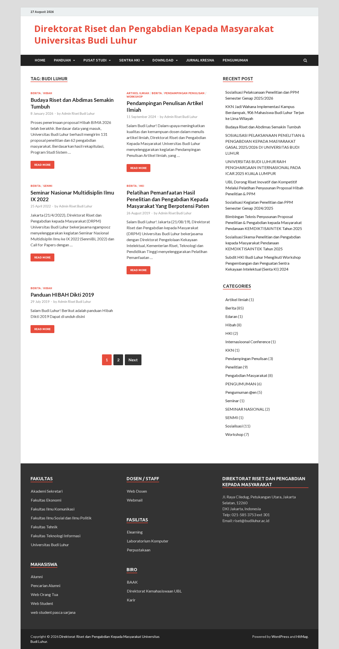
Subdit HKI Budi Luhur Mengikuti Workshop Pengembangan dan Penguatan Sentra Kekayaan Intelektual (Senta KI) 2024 (263, 263)
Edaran (231, 316)
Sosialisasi (234, 425)
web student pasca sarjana (53, 612)
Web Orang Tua (44, 594)
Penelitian (233, 367)
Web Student (42, 603)
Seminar (232, 400)
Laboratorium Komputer (148, 540)
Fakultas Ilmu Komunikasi (52, 509)
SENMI (47, 185)
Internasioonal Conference (247, 341)
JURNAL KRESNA (200, 60)
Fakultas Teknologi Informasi (55, 535)
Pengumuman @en (241, 392)
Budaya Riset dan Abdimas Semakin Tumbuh (263, 126)
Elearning (135, 532)
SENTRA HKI (129, 60)
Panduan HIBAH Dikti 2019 (62, 294)
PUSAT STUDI (94, 60)
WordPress (280, 636)
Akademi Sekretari (47, 491)
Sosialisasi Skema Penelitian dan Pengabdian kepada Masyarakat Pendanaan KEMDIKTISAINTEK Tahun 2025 (263, 242)
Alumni (37, 576)
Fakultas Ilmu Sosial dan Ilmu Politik (61, 517)
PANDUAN (62, 60)
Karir (131, 599)
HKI (141, 185)
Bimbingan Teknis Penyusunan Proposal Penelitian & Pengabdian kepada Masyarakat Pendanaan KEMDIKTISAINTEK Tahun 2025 (263, 222)
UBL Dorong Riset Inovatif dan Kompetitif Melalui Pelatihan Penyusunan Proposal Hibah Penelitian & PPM (264, 187)
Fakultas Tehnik (44, 526)
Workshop (135, 96)
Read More (42, 164)
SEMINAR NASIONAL (244, 409)
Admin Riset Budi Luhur (78, 113)
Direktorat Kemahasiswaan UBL (154, 591)
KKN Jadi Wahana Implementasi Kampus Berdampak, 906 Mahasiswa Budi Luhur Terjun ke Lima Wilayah (264, 112)
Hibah (47, 93)
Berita (36, 93)
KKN (229, 350)
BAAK (132, 582)
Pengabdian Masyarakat (246, 375)
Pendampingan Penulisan (184, 93)
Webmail (134, 500)
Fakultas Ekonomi (46, 500)
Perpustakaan (138, 549)
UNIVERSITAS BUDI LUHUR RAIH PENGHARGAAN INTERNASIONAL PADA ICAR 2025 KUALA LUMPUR (263, 167)
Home (40, 60)
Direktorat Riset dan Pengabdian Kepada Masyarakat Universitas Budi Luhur (154, 34)
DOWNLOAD (162, 60)
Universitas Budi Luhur (50, 544)
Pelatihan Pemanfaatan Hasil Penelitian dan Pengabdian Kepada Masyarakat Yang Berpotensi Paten (168, 199)
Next (133, 359)
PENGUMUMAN (235, 60)
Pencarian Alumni (45, 585)
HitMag (302, 636)
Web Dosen (137, 491)
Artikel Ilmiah (138, 93)
